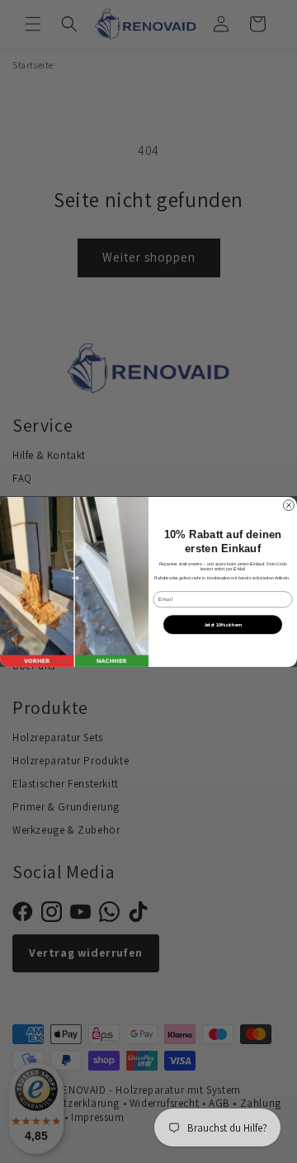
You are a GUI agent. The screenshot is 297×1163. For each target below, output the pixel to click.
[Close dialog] (288, 504)
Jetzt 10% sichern (223, 624)
